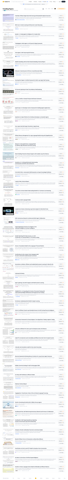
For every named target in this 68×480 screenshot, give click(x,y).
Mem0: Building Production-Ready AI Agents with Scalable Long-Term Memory (32, 153)
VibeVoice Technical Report (21, 383)
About (24, 478)
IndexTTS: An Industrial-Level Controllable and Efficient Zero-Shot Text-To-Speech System (34, 338)
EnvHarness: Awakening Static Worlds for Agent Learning (27, 301)
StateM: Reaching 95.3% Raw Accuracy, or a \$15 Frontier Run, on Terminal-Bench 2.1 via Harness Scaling (27, 236)
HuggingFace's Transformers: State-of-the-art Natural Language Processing (31, 393)
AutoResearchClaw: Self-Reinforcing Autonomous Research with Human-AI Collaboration (34, 411)
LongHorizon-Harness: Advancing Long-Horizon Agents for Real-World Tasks (31, 209)
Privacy (19, 478)
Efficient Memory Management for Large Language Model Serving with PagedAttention (34, 135)
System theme (6, 478)
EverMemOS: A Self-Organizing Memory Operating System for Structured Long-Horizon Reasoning (26, 420)
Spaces (40, 1)
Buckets (46, 1)
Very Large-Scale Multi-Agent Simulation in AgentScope (27, 126)
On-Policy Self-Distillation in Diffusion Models (25, 374)
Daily (46, 8)
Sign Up (63, 1)
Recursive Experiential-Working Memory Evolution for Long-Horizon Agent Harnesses (33, 356)
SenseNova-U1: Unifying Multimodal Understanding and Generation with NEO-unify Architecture (26, 163)
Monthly (52, 8)
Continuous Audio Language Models (23, 199)
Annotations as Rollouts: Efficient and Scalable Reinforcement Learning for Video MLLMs (34, 264)
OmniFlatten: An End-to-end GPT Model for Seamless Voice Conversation (31, 448)
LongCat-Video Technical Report (22, 181)
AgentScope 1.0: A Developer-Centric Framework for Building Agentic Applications (32, 107)
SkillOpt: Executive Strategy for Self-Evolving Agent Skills (27, 365)
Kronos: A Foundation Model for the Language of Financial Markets (29, 245)
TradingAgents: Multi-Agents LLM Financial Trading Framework (28, 43)
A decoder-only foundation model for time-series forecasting (28, 347)
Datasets (35, 1)
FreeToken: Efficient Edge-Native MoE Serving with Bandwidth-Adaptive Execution (33, 15)
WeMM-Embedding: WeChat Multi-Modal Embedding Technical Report (30, 61)
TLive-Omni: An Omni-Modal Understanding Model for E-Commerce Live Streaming (33, 190)
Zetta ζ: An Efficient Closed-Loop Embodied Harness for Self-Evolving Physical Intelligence (34, 310)
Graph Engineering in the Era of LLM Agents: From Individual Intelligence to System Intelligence (26, 227)
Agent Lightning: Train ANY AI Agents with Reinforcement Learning (29, 282)
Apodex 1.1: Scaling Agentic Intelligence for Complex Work (27, 34)
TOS (13, 478)
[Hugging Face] (35, 478)
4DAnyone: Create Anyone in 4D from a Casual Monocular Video (28, 71)
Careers (30, 478)
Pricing (54, 1)
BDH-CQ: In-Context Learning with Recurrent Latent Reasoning (28, 25)
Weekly (49, 8)
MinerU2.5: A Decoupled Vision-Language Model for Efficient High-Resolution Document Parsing (25, 144)
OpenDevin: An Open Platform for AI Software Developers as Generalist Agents (32, 117)
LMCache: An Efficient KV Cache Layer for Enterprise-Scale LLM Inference (31, 328)
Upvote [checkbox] (61, 15)
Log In (60, 1)
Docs (51, 1)
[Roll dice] (43, 9)
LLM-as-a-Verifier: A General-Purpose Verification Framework (28, 98)
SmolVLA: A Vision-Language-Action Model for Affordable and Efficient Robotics (32, 466)
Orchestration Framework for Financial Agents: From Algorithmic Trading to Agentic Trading (35, 319)
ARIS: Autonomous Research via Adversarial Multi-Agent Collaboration (30, 218)
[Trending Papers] (55, 8)
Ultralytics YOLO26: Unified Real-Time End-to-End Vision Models (29, 429)
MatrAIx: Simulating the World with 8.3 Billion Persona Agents (28, 402)
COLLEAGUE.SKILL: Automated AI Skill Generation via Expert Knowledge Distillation (33, 172)
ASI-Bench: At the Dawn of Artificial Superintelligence (26, 457)
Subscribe (43, 4)
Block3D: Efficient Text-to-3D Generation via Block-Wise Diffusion (29, 439)
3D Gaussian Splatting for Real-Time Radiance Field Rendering (28, 89)
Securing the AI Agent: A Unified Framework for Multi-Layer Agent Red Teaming (32, 80)
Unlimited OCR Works (19, 273)
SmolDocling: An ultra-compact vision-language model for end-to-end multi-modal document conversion (27, 255)
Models (30, 1)
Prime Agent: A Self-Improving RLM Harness (24, 52)
